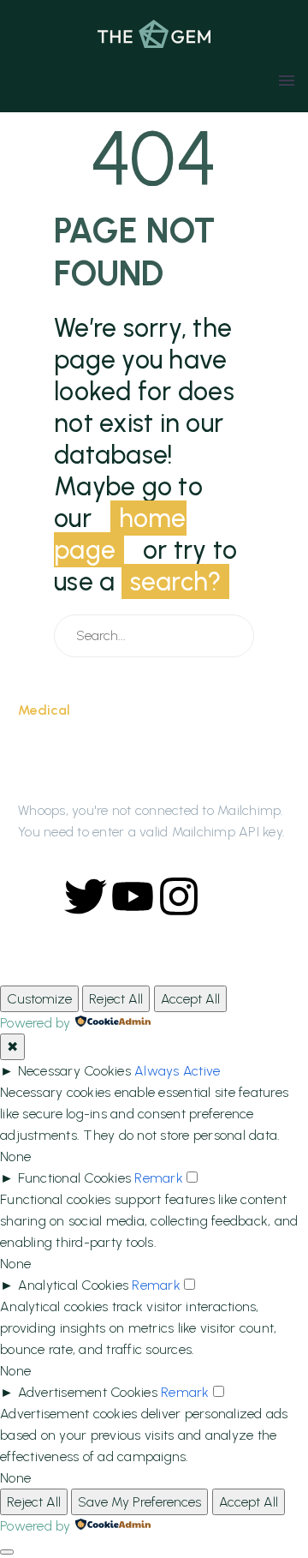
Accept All (190, 999)
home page (120, 534)
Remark (158, 1178)
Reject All (116, 999)
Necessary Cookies (74, 1071)
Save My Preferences (139, 1502)
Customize (39, 999)
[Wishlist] (24, 80)
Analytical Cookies (73, 1285)
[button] (57, 80)
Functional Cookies (75, 1178)
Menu (286, 80)
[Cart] (256, 80)
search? (176, 581)
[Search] (233, 635)
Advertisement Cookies (87, 1392)
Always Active (177, 1071)
